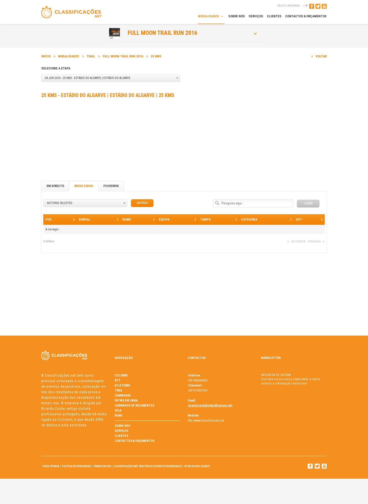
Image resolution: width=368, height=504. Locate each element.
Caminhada (123, 395)
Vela (118, 410)
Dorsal (84, 219)
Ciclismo (121, 375)
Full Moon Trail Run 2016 (162, 32)
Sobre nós (122, 426)
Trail (91, 56)
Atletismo (122, 385)
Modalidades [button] (209, 16)
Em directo (55, 186)
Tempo (205, 219)
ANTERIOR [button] (298, 241)
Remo (118, 415)
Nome (126, 219)
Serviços (121, 431)
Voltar (321, 56)
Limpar (308, 203)
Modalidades (68, 56)
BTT (117, 380)
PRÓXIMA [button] (314, 241)
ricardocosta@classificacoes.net (210, 405)
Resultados (83, 186)
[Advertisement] (184, 141)
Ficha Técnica (51, 466)
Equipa (164, 219)
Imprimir (142, 203)
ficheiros (111, 186)
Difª (299, 219)
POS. (49, 219)
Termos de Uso (102, 466)
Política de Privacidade (76, 466)
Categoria (249, 219)
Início (46, 56)
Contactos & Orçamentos (134, 441)
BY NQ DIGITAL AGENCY (197, 466)
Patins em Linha (126, 400)
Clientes (121, 436)
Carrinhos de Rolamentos (134, 405)
